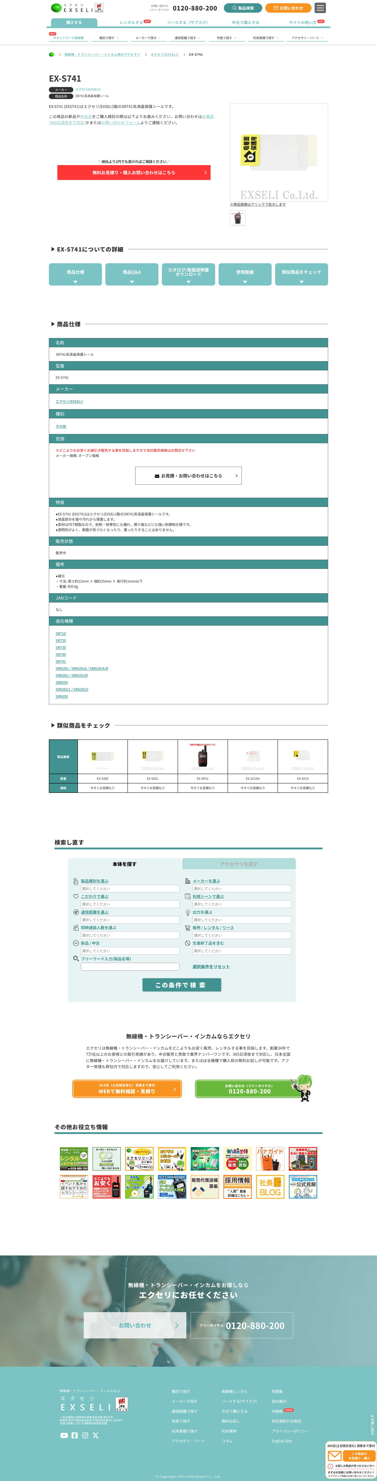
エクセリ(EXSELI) (165, 54)
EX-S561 (152, 778)
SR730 (61, 647)
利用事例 (229, 1431)
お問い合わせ (291, 8)
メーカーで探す (146, 38)
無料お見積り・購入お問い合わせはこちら (134, 172)
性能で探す (224, 38)
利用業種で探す (263, 38)
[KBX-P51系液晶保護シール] (202, 756)
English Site (282, 1440)
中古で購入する (235, 1411)
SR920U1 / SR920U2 (72, 689)
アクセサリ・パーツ (305, 38)
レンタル (211, 927)
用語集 (277, 1391)
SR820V (62, 682)
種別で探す (107, 38)
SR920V (62, 696)
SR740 (61, 654)
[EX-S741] (237, 218)
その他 (61, 426)
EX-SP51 (203, 778)
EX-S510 (303, 778)
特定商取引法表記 (286, 1421)
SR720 (61, 640)
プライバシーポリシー (290, 1431)
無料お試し (231, 1421)
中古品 (86, 116)
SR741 (61, 661)
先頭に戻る (372, 1426)
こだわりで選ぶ (94, 896)
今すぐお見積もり (102, 788)
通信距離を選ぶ (94, 912)
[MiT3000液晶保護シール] (102, 756)
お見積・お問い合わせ (191, 475)
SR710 (61, 633)
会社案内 (279, 1401)
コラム (227, 1440)
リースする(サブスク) (239, 1401)
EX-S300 (102, 778)
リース (228, 927)
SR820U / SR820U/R (72, 675)
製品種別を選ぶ (94, 881)
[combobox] (130, 888)
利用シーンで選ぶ (208, 896)
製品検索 (246, 8)
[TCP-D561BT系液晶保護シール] (152, 756)
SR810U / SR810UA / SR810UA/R (82, 668)
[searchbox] (130, 888)
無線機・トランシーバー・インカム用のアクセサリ (102, 54)
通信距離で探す (185, 38)
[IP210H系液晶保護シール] (252, 756)
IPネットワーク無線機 (68, 38)
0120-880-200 (195, 8)
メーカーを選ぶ (206, 881)
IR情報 (277, 1411)
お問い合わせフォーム (120, 122)
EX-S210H (253, 778)
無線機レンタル (235, 1391)
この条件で (181, 984)
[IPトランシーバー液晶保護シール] (302, 756)
